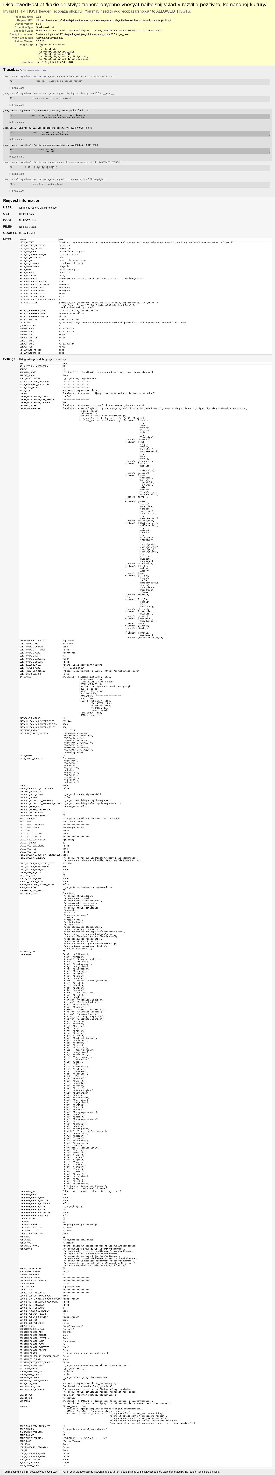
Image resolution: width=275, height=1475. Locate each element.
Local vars (18, 88)
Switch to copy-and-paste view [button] (34, 70)
